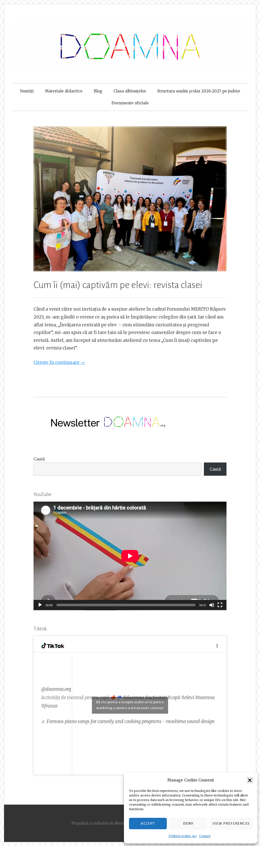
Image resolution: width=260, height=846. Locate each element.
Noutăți (27, 91)
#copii (174, 697)
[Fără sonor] (211, 605)
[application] (130, 556)
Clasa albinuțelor (129, 91)
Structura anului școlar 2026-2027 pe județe (198, 91)
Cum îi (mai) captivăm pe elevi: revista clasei (118, 285)
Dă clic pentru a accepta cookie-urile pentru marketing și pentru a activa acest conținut (130, 705)
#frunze (49, 706)
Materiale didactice (64, 91)
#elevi (187, 697)
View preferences (231, 823)
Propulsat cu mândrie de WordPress (102, 823)
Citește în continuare (59, 362)
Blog (98, 91)
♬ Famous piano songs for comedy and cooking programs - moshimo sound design (128, 721)
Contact (204, 836)
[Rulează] (40, 605)
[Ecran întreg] (219, 605)
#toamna (205, 697)
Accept (148, 823)
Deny (188, 823)
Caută (39, 459)
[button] (249, 780)
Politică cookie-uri (183, 836)
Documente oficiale (130, 103)
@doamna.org (56, 689)
